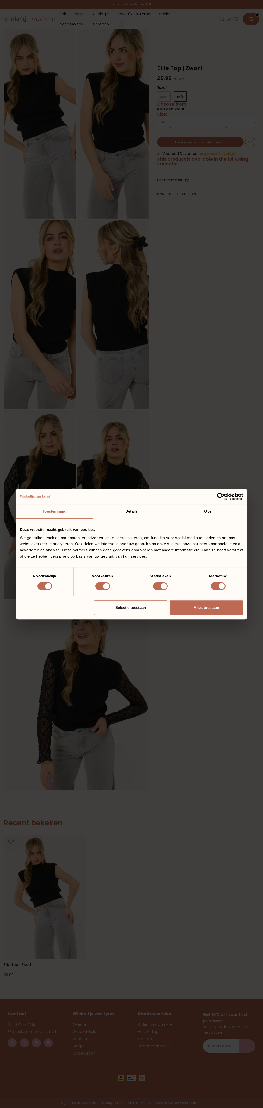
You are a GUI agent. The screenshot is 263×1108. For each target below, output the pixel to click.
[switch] (102, 586)
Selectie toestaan (130, 607)
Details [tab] (131, 511)
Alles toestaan (206, 607)
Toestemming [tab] (54, 511)
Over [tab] (208, 511)
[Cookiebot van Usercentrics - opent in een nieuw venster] (220, 496)
